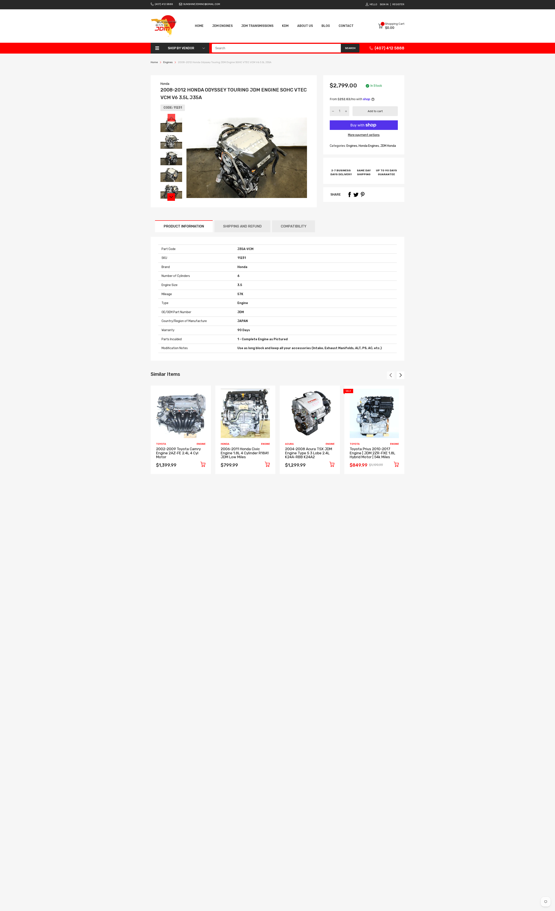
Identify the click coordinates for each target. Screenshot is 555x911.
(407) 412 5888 (164, 4)
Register (398, 4)
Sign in (384, 4)
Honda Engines (368, 146)
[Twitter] (356, 194)
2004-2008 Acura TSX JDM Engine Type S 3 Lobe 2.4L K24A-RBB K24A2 (308, 453)
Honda (164, 84)
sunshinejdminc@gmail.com (201, 4)
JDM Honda (388, 146)
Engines (351, 146)
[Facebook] (349, 194)
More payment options (364, 135)
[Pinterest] (362, 194)
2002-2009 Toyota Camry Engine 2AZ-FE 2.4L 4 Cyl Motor (178, 453)
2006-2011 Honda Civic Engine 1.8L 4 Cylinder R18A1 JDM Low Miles (245, 453)
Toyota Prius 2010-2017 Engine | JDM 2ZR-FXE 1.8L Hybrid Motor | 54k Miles (372, 453)
